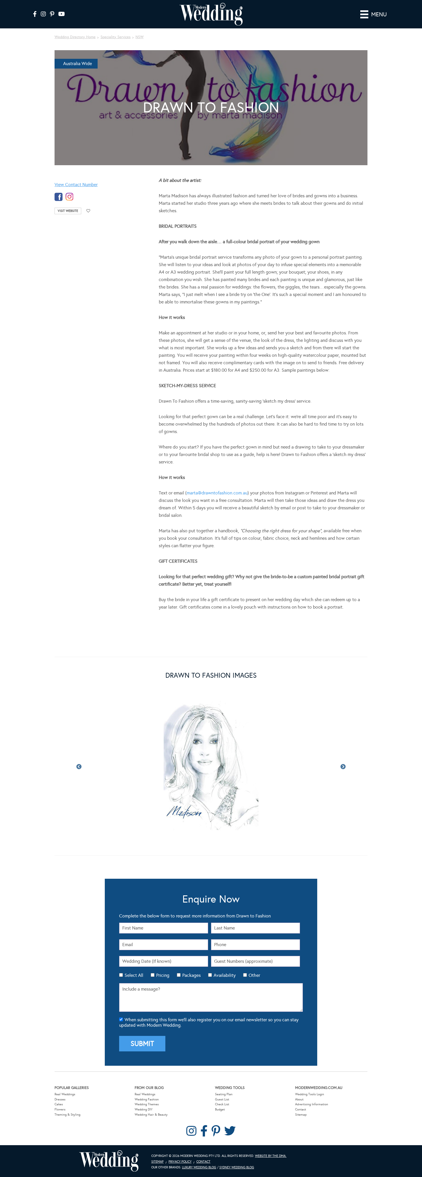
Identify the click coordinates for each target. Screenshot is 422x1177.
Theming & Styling (67, 1087)
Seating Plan (224, 1067)
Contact (300, 1082)
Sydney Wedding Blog (236, 1140)
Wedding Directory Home (75, 37)
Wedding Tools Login (309, 1067)
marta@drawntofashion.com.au (217, 493)
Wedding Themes (147, 1077)
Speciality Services (115, 37)
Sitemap (301, 1087)
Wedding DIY (143, 1082)
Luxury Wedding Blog (199, 1140)
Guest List (222, 1072)
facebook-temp (59, 197)
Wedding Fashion (147, 1072)
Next (343, 753)
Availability (225, 948)
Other (254, 948)
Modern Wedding (108, 1134)
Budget (220, 1082)
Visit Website (68, 211)
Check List (222, 1077)
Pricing (162, 948)
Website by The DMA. (271, 1129)
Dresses (60, 1072)
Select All (134, 948)
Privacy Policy (180, 1134)
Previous (79, 753)
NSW (139, 37)
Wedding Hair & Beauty (151, 1087)
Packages (191, 948)
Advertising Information (311, 1077)
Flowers (60, 1082)
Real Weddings (65, 1067)
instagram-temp (69, 197)
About (299, 1072)
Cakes (59, 1077)
